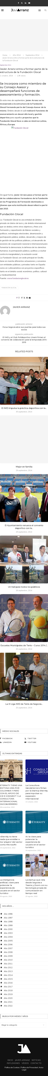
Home (5, 55)
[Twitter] (22, 3)
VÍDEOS (25, 1063)
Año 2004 (8, 937)
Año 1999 (8, 925)
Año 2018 (8, 990)
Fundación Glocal (9, 288)
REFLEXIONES (13, 1063)
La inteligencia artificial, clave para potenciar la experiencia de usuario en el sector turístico (10, 886)
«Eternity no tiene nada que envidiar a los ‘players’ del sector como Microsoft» (11, 840)
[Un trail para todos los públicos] (24, 559)
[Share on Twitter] (24, 298)
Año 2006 (8, 944)
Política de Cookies (12, 1067)
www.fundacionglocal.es (18, 278)
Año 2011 (8, 963)
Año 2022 (8, 1006)
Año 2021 (8, 1002)
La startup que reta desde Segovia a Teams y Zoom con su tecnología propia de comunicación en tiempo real (36, 886)
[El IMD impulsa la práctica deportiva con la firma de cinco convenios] (24, 381)
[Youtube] (29, 3)
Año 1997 (8, 918)
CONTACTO (36, 1063)
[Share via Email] (30, 298)
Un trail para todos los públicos (24, 587)
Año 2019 (8, 994)
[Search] (45, 10)
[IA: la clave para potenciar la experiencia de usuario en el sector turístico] (36, 822)
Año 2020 (8, 998)
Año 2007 (8, 948)
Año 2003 (8, 933)
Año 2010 (8, 960)
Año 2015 (8, 979)
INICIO (10, 1060)
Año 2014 (17, 55)
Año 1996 (8, 914)
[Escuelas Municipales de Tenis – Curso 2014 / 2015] (24, 618)
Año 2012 (8, 967)
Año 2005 (8, 940)
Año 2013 (8, 971)
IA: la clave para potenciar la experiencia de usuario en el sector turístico (35, 842)
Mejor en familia (24, 467)
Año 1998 (8, 921)
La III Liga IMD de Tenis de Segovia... (24, 704)
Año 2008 (8, 952)
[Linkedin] (25, 3)
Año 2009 (8, 956)
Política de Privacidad (29, 1067)
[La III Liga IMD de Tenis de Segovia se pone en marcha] (24, 677)
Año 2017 (8, 986)
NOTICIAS (36, 1060)
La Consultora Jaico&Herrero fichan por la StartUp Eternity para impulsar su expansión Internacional (36, 792)
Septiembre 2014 (32, 55)
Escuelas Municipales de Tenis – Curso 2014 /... (24, 645)
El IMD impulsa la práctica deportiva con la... (24, 408)
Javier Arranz (21, 307)
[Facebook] (18, 3)
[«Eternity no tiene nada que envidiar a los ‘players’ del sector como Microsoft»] (11, 822)
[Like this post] (19, 298)
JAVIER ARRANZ (22, 1060)
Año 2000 (8, 929)
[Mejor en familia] (24, 439)
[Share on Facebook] (21, 298)
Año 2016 (8, 983)
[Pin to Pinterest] (27, 298)
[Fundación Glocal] (24, 157)
